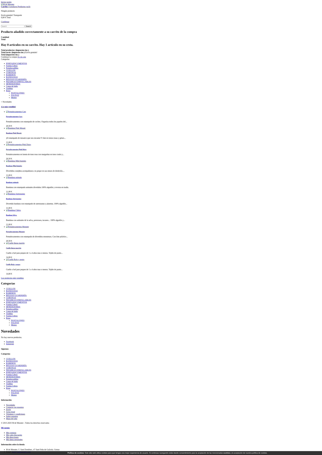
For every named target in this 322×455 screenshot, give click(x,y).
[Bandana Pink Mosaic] (16, 128)
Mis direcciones (12, 437)
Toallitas (9, 88)
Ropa (8, 91)
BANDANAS (12, 77)
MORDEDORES (13, 84)
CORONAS (11, 72)
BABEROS (11, 75)
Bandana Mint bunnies (14, 166)
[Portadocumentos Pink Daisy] (18, 144)
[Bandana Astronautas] (15, 194)
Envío (8, 409)
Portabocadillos (12, 68)
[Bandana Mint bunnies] (16, 161)
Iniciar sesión (6, 2)
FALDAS (15, 95)
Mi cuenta (5, 428)
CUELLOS (10, 70)
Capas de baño (12, 86)
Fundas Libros (11, 66)
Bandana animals (12, 182)
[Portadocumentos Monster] (17, 227)
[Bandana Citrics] (13, 210)
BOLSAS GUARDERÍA (16, 79)
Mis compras (11, 433)
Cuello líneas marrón (13, 248)
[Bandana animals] (14, 177)
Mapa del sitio (11, 419)
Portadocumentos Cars (14, 117)
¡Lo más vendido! (8, 107)
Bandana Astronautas (13, 199)
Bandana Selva (11, 215)
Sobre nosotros (12, 416)
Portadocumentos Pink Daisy (16, 149)
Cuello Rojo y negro (13, 264)
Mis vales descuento (14, 435)
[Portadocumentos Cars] (16, 112)
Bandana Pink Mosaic (14, 133)
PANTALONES (17, 93)
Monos (14, 97)
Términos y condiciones (15, 414)
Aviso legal (10, 412)
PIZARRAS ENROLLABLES (18, 82)
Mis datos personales (14, 439)
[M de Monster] (7, 4)
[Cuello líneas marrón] (15, 243)
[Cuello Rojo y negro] (15, 259)
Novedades (10, 405)
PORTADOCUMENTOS (16, 63)
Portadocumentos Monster (15, 232)
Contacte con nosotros (15, 407)
